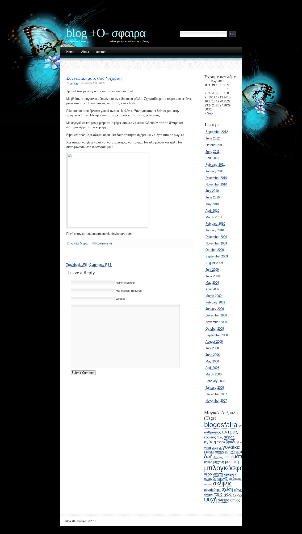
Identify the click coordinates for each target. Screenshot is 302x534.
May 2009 (212, 282)
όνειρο (223, 500)
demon (74, 83)
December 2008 (216, 315)
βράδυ (231, 442)
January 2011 (215, 171)
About (85, 52)
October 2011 (215, 145)
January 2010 (215, 230)
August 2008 (214, 341)
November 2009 (216, 243)
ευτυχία (230, 452)
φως (228, 494)
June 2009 (213, 276)
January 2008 (215, 387)
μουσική (232, 461)
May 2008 (212, 361)
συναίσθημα (212, 490)
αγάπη (210, 442)
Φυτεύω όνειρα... (79, 243)
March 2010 (214, 217)
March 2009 (214, 296)
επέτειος (219, 451)
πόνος (208, 484)
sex (240, 426)
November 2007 (216, 400)
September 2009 (217, 256)
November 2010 (216, 184)
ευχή (239, 452)
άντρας (230, 432)
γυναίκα (231, 447)
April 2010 (212, 210)
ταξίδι (218, 494)
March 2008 (214, 374)
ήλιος (220, 437)
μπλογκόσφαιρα (228, 468)
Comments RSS (100, 264)
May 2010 (212, 204)
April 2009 (212, 289)
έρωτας (210, 437)
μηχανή (218, 462)
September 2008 (217, 335)
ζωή (208, 456)
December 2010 (216, 178)
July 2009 (212, 269)
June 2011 (212, 151)
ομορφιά (230, 474)
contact (101, 52)
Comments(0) (104, 243)
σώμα (208, 494)
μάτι (237, 456)
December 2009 (216, 237)
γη (220, 447)
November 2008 (216, 322)
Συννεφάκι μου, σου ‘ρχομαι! (94, 78)
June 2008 (213, 355)
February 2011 (215, 164)
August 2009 (214, 263)
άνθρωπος (212, 432)
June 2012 (213, 138)
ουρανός (210, 478)
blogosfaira (220, 425)
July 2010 (212, 191)
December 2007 (216, 394)
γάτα (207, 448)
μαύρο (208, 462)
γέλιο (215, 447)
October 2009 (215, 250)
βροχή (240, 442)
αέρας (229, 437)
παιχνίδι (222, 478)
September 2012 (217, 132)
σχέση (227, 489)
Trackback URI (76, 264)
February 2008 (215, 381)
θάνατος (218, 457)
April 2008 (212, 368)
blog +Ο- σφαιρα (106, 32)
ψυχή (210, 499)
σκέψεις (222, 483)
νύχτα (218, 474)
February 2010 (215, 223)
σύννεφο (239, 489)
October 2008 (215, 328)
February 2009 (215, 302)
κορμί (228, 457)
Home (70, 52)
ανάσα (221, 442)
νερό (208, 474)
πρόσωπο (235, 478)
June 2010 (213, 197)
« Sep (209, 113)
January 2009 (215, 309)
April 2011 (212, 158)
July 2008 (212, 348)
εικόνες (209, 452)
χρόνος (238, 494)
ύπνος (235, 500)
